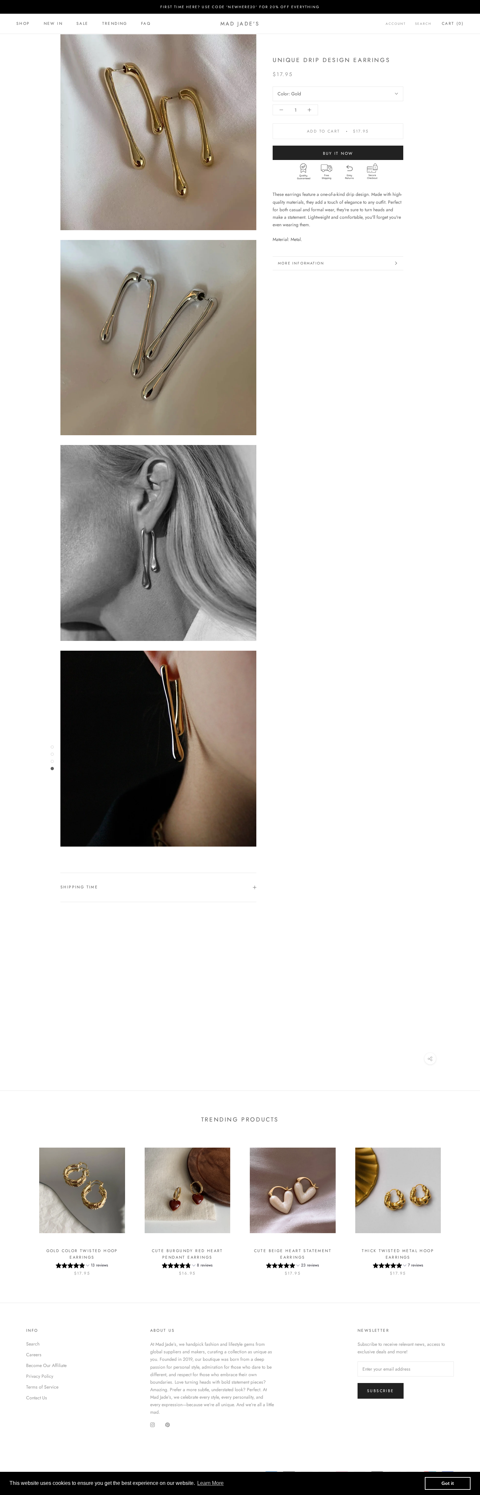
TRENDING (114, 23)
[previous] (20, 1205)
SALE (82, 23)
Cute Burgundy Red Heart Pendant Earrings (187, 1254)
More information (301, 263)
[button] (82, 1266)
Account (396, 23)
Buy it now (338, 153)
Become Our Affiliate (46, 1365)
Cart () (453, 23)
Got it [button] (447, 1483)
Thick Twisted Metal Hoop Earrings (398, 1254)
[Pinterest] (167, 1425)
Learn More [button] (210, 1483)
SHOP (23, 23)
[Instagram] (152, 1425)
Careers (33, 1354)
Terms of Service (42, 1387)
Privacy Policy (39, 1376)
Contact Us (36, 1397)
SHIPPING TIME (79, 887)
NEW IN (53, 23)
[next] (459, 1205)
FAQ (146, 23)
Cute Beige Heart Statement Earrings (292, 1254)
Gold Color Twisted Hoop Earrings (82, 1254)
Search (423, 23)
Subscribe (380, 1391)
